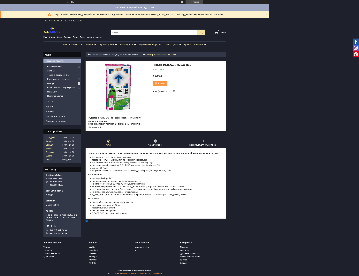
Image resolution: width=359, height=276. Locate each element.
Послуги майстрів (55, 96)
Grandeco (93, 250)
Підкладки (52, 92)
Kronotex (93, 260)
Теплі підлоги (126, 44)
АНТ (137, 250)
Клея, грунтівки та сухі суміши (124, 55)
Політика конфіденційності (151, 273)
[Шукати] (201, 32)
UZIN (142, 55)
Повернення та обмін (56, 121)
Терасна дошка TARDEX (58, 75)
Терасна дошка (106, 44)
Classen (92, 253)
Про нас (49, 101)
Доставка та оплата (55, 116)
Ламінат (89, 44)
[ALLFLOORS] (75, 29)
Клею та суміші (171, 44)
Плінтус (50, 83)
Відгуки (49, 106)
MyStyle (92, 263)
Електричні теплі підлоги (58, 79)
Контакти (198, 44)
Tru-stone (47, 250)
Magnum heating (142, 247)
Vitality (92, 247)
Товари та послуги (100, 55)
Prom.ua (148, 271)
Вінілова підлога (71, 44)
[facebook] (87, 221)
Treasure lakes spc (52, 253)
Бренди (187, 44)
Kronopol (93, 257)
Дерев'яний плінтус (148, 44)
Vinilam (46, 247)
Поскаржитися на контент (129, 273)
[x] (90, 221)
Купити (161, 83)
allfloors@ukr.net (55, 175)
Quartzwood (48, 257)
